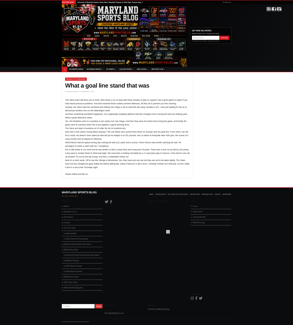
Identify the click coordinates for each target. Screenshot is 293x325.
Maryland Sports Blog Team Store (77, 244)
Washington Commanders (76, 79)
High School (141, 69)
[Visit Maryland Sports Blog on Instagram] (192, 299)
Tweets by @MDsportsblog (159, 309)
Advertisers (226, 194)
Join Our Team (195, 194)
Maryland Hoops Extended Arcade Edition (83, 255)
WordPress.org (199, 223)
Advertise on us (207, 194)
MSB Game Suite (71, 250)
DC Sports (110, 69)
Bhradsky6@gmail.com (114, 313)
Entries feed (197, 212)
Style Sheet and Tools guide (178, 194)
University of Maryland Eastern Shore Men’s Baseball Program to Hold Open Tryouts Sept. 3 (110, 2)
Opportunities (160, 194)
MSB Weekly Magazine (73, 288)
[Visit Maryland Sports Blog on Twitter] (106, 202)
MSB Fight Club (157, 69)
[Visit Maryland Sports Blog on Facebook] (111, 202)
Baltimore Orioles (94, 69)
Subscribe (224, 37)
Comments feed (199, 217)
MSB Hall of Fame (71, 277)
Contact (218, 194)
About (151, 194)
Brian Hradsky (73, 91)
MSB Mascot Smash (74, 266)
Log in (195, 206)
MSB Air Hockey (72, 261)
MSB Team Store (71, 282)
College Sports (125, 69)
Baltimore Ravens (76, 69)
